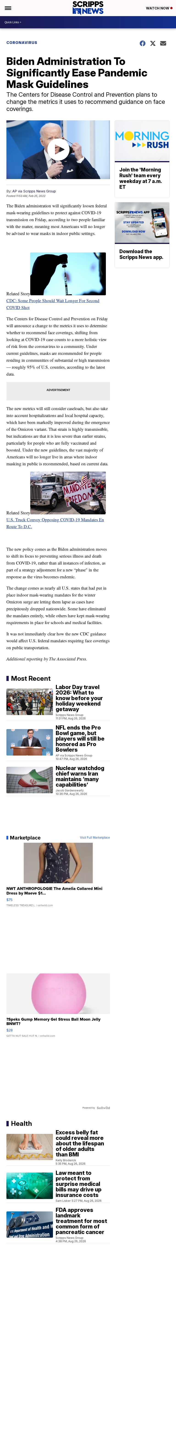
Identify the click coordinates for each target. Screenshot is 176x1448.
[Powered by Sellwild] (103, 1107)
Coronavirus (21, 42)
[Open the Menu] (7, 8)
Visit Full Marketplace (95, 837)
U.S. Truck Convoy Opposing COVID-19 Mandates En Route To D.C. (55, 523)
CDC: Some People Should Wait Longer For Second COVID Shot (52, 304)
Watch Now (158, 8)
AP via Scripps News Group (34, 191)
